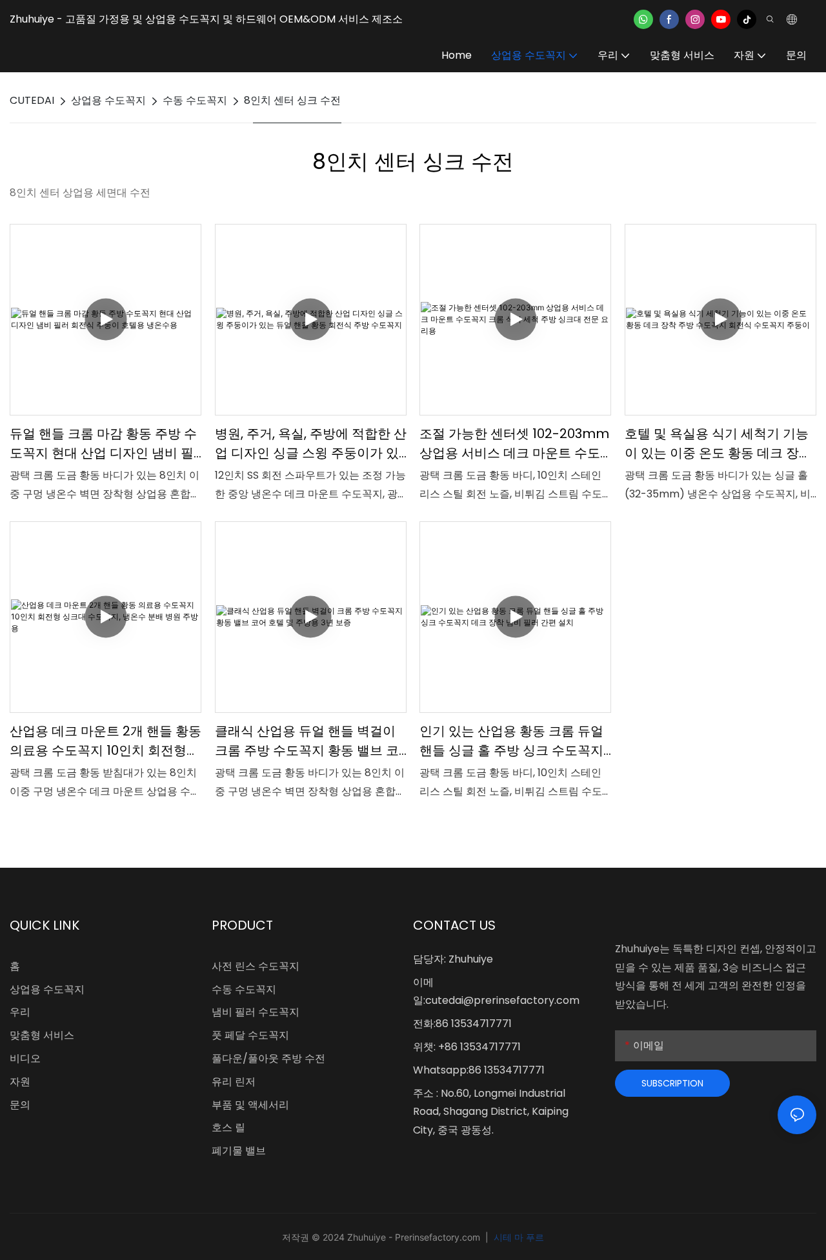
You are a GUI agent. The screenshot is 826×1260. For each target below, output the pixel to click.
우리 (20, 1012)
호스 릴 (228, 1127)
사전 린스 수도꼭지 (255, 966)
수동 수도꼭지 (195, 100)
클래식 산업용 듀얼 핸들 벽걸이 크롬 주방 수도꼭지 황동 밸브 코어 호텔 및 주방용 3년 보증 (307, 741)
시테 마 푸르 (517, 1237)
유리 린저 (234, 1081)
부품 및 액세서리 (250, 1104)
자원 (20, 1081)
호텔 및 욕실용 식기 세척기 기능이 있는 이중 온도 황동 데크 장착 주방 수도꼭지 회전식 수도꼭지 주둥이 (718, 444)
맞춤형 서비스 (42, 1035)
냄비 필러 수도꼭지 (255, 1012)
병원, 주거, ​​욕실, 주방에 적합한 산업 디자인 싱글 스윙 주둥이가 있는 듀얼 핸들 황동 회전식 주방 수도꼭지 (311, 444)
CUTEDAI (32, 100)
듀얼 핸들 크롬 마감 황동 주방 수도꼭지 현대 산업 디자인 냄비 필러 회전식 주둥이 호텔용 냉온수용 (103, 444)
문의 (20, 1104)
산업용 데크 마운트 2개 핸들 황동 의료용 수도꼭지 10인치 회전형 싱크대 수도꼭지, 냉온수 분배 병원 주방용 (105, 741)
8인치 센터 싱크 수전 (292, 100)
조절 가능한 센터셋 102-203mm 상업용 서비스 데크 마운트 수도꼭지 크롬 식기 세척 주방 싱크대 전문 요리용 (514, 444)
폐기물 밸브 (239, 1150)
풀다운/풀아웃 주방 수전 (268, 1058)
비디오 (25, 1058)
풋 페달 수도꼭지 (250, 1035)
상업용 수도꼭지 (108, 100)
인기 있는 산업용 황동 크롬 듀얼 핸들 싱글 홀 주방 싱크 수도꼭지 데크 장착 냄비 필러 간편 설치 (511, 741)
